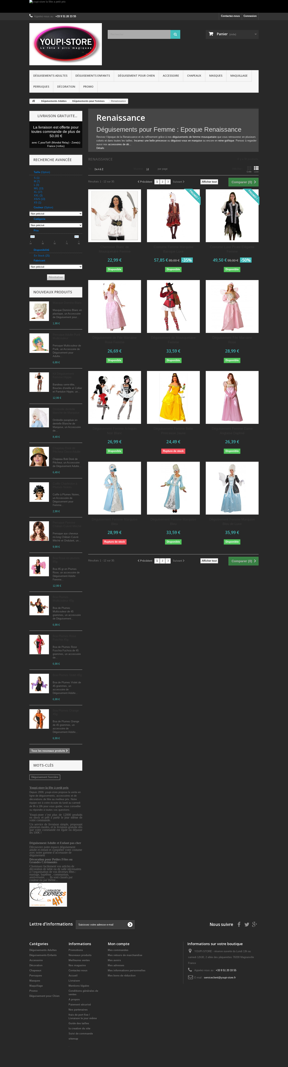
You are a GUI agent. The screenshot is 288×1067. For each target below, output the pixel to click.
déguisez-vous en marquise (186, 140)
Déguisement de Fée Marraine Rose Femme (114, 340)
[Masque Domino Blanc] (39, 311)
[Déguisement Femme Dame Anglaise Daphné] (232, 397)
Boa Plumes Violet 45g (67, 675)
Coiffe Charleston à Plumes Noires (65, 485)
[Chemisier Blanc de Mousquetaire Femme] (114, 215)
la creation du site (79, 1028)
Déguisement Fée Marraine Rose (232, 340)
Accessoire (171, 75)
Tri (89, 168)
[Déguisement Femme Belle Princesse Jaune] (173, 397)
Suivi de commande (81, 1033)
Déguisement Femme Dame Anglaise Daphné (232, 431)
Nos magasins (77, 965)
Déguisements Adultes (50, 75)
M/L (38, 188)
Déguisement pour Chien (136, 75)
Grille (249, 171)
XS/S (39, 199)
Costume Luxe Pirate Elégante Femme (232, 249)
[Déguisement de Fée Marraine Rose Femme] (114, 306)
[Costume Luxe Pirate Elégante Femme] (232, 215)
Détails (100, 148)
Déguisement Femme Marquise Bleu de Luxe (232, 522)
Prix (36, 230)
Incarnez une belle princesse (150, 140)
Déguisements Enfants (92, 75)
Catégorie (39, 219)
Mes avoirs (114, 960)
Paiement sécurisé (80, 1004)
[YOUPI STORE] (65, 44)
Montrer (138, 168)
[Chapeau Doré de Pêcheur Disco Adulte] (39, 456)
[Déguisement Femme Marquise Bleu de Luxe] (232, 488)
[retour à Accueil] (33, 101)
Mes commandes (118, 950)
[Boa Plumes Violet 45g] (39, 683)
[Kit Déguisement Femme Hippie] (39, 382)
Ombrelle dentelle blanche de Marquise (66, 410)
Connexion (250, 16)
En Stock (42, 255)
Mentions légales (79, 985)
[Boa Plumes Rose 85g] (39, 566)
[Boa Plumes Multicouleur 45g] (39, 605)
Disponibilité (41, 249)
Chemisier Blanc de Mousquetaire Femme (114, 249)
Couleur (43, 207)
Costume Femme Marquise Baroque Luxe (173, 249)
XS (37, 202)
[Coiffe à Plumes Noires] (39, 492)
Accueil (73, 975)
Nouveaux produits (52, 292)
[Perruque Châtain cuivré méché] (39, 531)
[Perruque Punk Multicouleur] (39, 343)
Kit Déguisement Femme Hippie (63, 375)
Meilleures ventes (79, 960)
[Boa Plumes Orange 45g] (39, 719)
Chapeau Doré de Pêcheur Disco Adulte (66, 449)
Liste (256, 171)
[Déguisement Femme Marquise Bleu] (114, 488)
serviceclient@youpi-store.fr (220, 977)
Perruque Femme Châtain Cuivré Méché (67, 524)
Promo (88, 86)
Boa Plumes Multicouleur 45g (63, 598)
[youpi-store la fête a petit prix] (144, 6)
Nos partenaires (78, 1009)
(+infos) (60, 146)
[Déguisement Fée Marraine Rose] (232, 306)
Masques (215, 75)
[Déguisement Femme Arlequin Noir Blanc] (114, 397)
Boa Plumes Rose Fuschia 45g (64, 637)
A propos (74, 999)
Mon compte (119, 943)
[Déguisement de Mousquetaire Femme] (173, 306)
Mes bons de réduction (122, 975)
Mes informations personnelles (126, 970)
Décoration (66, 86)
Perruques (41, 86)
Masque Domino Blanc (67, 302)
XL (38, 191)
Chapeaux (194, 75)
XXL (38, 195)
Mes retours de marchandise (125, 955)
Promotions (76, 950)
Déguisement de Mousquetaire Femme (173, 340)
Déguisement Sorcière (44, 777)
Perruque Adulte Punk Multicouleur (67, 336)
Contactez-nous (230, 16)
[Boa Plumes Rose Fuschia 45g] (39, 644)
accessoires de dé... (119, 144)
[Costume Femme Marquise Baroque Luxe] (173, 215)
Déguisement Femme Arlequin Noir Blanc (115, 431)
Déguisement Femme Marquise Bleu (114, 522)
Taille (42, 172)
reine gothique (226, 140)
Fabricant (39, 260)
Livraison (74, 980)
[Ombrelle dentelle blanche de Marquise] (39, 417)
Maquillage (239, 75)
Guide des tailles (79, 1023)
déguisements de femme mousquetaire (194, 136)
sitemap (73, 1038)
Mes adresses (116, 965)
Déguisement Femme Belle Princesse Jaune (173, 431)
